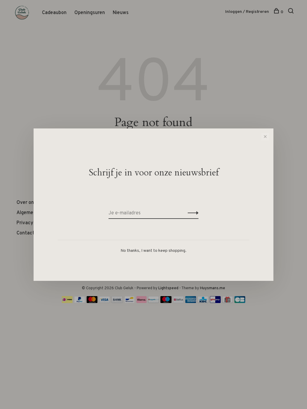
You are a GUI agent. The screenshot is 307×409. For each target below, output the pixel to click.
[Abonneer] (191, 213)
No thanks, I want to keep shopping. (153, 250)
